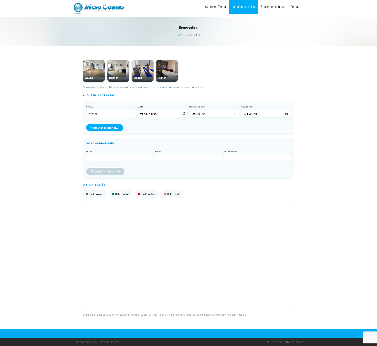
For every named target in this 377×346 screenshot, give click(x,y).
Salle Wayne (97, 194)
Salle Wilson (149, 194)
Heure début (197, 106)
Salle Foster (174, 194)
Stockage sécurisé (273, 7)
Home (180, 35)
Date (141, 106)
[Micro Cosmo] (99, 13)
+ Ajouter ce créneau (104, 127)
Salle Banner (122, 194)
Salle (89, 106)
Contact (295, 7)
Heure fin (247, 106)
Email (158, 151)
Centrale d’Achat (215, 7)
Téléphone (230, 151)
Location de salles (243, 7)
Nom (89, 151)
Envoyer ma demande (105, 171)
